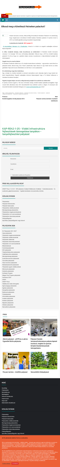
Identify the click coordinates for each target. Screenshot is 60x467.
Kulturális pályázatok (8, 271)
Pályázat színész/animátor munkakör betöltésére (47, 99)
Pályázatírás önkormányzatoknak (11, 216)
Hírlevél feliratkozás (7, 396)
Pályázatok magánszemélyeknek (20, 94)
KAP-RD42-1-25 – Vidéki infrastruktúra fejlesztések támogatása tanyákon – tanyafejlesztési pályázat (23, 131)
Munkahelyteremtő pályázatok (10, 265)
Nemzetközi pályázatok (8, 307)
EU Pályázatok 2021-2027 (9, 231)
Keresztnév (13, 158)
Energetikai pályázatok (8, 290)
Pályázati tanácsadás (8, 206)
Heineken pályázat (19, 93)
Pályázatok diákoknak (8, 239)
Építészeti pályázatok (8, 292)
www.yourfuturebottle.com (33, 87)
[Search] (57, 19)
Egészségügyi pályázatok (9, 286)
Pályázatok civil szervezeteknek (11, 243)
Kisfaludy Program (7, 273)
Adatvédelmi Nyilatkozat (8, 403)
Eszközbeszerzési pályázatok (10, 258)
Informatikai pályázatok (8, 296)
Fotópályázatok (6, 294)
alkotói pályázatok (9, 93)
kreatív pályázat (41, 93)
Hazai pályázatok (7, 233)
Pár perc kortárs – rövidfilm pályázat (15, 372)
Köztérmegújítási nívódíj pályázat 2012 (13, 97)
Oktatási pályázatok (7, 305)
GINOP (4, 279)
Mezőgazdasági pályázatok (10, 256)
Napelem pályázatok (8, 303)
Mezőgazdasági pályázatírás (10, 210)
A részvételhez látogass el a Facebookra (15, 46)
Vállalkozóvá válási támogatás (10, 284)
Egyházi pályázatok (7, 288)
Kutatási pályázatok (7, 300)
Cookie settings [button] (6, 463)
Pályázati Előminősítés (8, 203)
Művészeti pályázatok (8, 269)
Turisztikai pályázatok (8, 260)
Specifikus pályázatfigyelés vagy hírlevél (13, 220)
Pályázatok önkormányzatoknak (11, 241)
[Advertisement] (30, 115)
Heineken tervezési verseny (30, 93)
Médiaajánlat (5, 394)
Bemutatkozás (6, 392)
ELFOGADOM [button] (15, 463)
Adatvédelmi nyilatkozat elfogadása (21, 175)
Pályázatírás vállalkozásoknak (10, 208)
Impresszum (5, 398)
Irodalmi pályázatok (7, 298)
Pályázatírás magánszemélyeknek (11, 212)
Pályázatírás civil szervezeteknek (11, 214)
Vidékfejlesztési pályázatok (10, 254)
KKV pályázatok (6, 250)
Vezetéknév (13, 164)
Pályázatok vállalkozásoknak (10, 237)
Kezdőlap (4, 388)
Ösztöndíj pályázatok (8, 248)
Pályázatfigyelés (7, 218)
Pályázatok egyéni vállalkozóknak (11, 267)
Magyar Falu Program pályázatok (11, 275)
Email (11, 169)
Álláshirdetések (6, 246)
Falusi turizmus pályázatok (9, 262)
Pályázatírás (5, 201)
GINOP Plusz (6, 281)
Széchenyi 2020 (6, 277)
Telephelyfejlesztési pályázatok (11, 252)
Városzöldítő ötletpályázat (40, 372)
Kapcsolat (4, 400)
